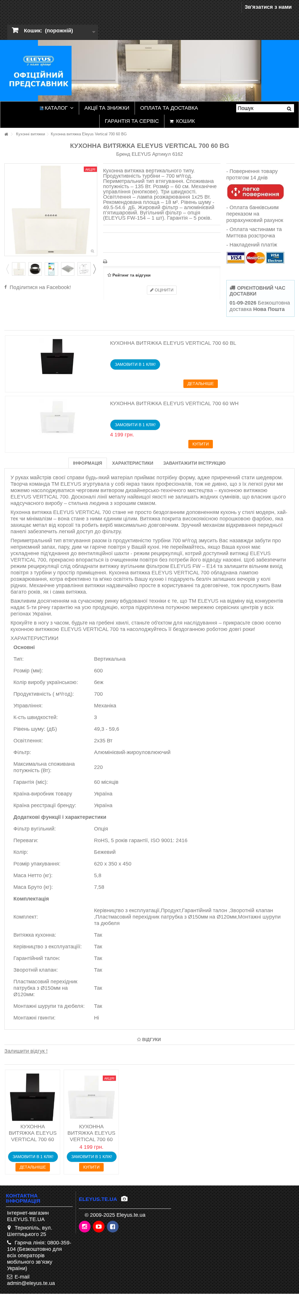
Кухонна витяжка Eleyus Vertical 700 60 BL (173, 343)
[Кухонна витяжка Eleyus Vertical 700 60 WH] (57, 417)
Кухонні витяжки (30, 134)
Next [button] (94, 269)
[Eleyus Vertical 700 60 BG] (18, 269)
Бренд (123, 154)
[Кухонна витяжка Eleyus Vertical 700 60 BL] (57, 356)
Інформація (87, 463)
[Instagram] (85, 1227)
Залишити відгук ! (26, 1051)
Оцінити (163, 290)
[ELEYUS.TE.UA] (38, 70)
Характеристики (132, 463)
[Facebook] (113, 1227)
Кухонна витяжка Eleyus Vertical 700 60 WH (174, 403)
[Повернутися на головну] (6, 134)
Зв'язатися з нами (268, 7)
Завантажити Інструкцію (194, 463)
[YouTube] (99, 1227)
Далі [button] (94, 210)
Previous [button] (7, 269)
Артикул (161, 154)
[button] (56, 108)
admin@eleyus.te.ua (31, 1283)
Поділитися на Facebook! (40, 287)
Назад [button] (7, 210)
